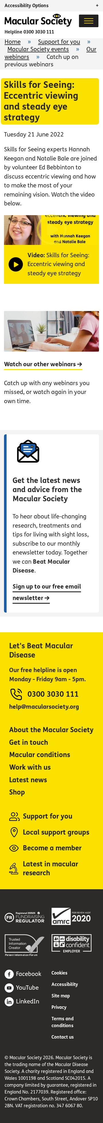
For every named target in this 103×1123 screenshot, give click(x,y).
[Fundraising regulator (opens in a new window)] (28, 916)
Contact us (63, 1037)
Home (13, 41)
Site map (61, 996)
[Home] (38, 25)
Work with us (30, 767)
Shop (17, 792)
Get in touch (28, 742)
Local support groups (56, 832)
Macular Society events (38, 49)
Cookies (60, 973)
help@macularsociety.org (44, 706)
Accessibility (65, 984)
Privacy (59, 1007)
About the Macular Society (51, 730)
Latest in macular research (50, 869)
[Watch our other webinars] (51, 362)
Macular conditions (39, 755)
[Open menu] (88, 21)
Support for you (59, 41)
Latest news (28, 780)
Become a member (52, 848)
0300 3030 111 (38, 32)
